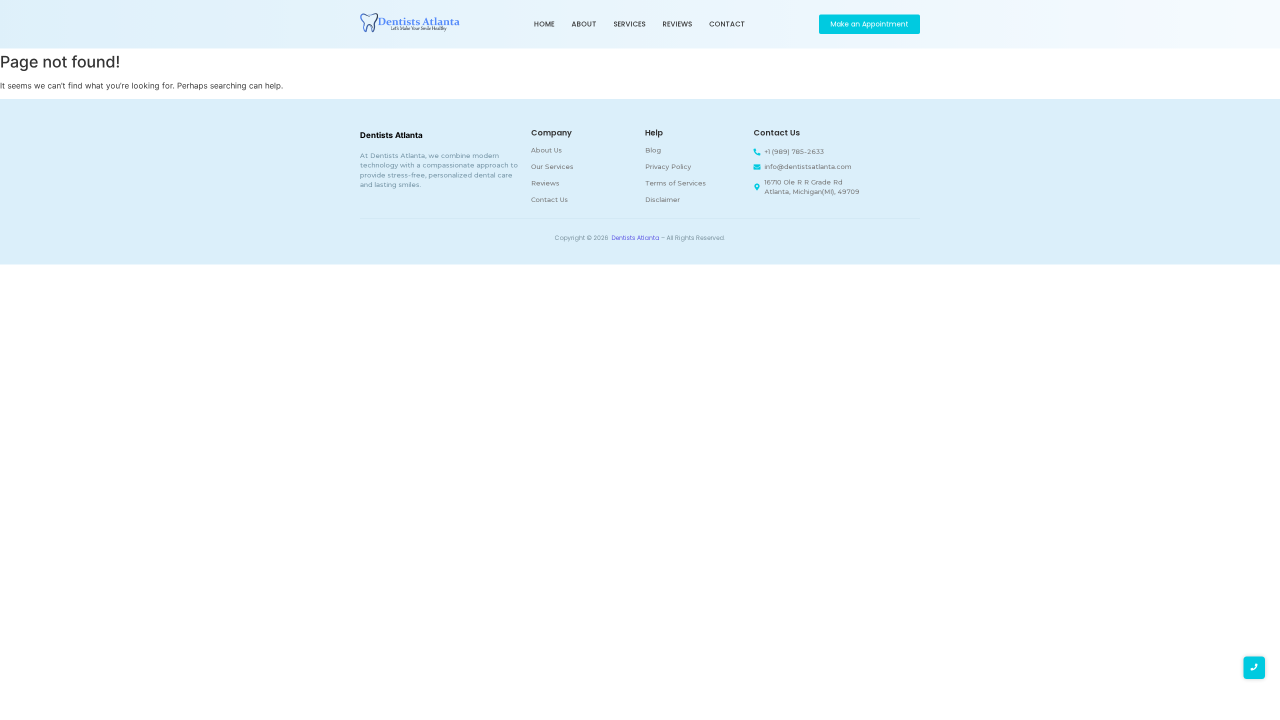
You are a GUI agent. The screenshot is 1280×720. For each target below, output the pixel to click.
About (584, 24)
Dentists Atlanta (636, 238)
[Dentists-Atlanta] (410, 23)
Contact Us (549, 200)
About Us (546, 150)
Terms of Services (675, 183)
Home (544, 24)
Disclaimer (662, 200)
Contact (727, 24)
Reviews (677, 24)
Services (630, 24)
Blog (653, 150)
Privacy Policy (668, 166)
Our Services (552, 166)
